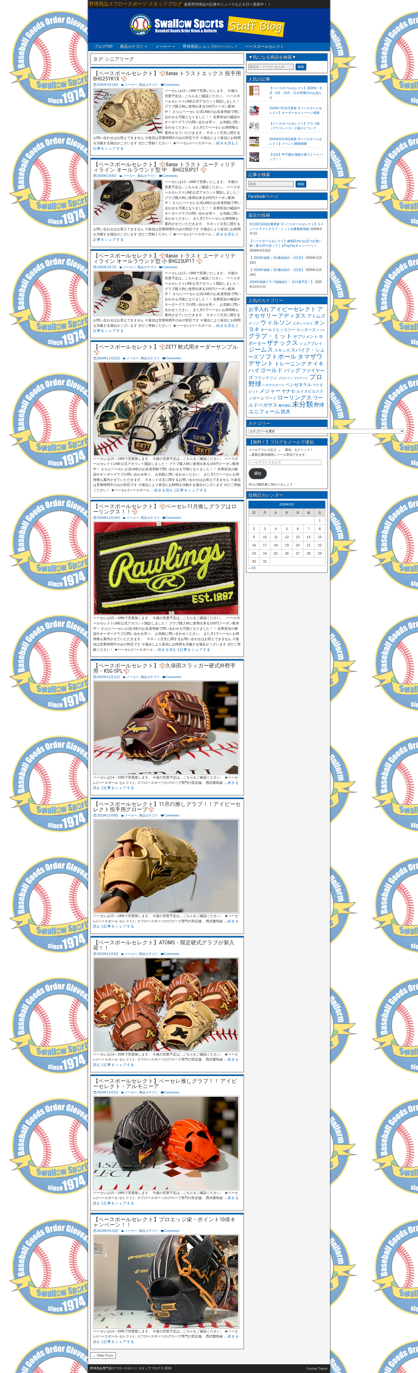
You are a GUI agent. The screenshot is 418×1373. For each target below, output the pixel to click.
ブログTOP (103, 46)
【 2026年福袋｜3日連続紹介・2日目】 (277, 258)
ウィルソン (276, 322)
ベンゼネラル (298, 384)
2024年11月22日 (108, 358)
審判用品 (284, 405)
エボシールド (303, 323)
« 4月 (252, 568)
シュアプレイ (310, 343)
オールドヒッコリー (278, 329)
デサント (261, 363)
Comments (171, 85)
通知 (257, 473)
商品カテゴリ (131, 46)
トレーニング (290, 363)
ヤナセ (288, 391)
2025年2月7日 (107, 267)
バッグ (292, 370)
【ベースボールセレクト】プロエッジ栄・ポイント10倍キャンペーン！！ (164, 1222)
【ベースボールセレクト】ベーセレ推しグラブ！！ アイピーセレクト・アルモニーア (165, 1083)
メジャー (270, 391)
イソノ (253, 323)
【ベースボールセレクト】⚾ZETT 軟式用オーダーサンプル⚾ (165, 349)
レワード (268, 398)
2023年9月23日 (107, 1231)
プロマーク (301, 378)
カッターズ (306, 329)
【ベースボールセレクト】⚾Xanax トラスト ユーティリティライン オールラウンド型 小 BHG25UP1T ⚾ (164, 258)
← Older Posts (103, 1355)
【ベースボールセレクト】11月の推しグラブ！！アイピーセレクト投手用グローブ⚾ (167, 806)
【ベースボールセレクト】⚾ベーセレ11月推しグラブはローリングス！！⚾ (165, 509)
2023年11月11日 (108, 677)
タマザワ (310, 356)
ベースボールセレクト (264, 46)
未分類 (302, 404)
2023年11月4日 (107, 954)
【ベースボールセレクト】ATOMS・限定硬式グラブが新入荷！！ (163, 945)
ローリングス (294, 397)
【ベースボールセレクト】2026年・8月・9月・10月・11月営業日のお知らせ (295, 92)
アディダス (292, 316)
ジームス (260, 349)
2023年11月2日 (107, 1092)
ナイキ (315, 364)
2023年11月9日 (107, 815)
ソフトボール (278, 356)
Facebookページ (263, 196)
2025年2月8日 (107, 176)
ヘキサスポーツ (273, 385)
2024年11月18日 (108, 518)
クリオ (321, 330)
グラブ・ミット (270, 335)
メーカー (163, 46)
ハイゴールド (265, 370)
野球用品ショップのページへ (208, 46)
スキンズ (282, 350)
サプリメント (305, 336)
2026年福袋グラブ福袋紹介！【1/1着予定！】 (281, 282)
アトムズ (316, 315)
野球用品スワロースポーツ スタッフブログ (135, 4)
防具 (285, 411)
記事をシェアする (108, 148)
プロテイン (285, 378)
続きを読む (226, 143)
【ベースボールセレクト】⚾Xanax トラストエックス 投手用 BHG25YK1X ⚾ (167, 76)
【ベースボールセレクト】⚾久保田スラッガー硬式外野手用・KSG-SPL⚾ (164, 668)
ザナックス (282, 343)
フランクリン (265, 378)
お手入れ (258, 309)
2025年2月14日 (107, 85)
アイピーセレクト (293, 309)
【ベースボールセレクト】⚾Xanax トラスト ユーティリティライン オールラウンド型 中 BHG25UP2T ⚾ (164, 167)
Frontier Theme (317, 1368)
